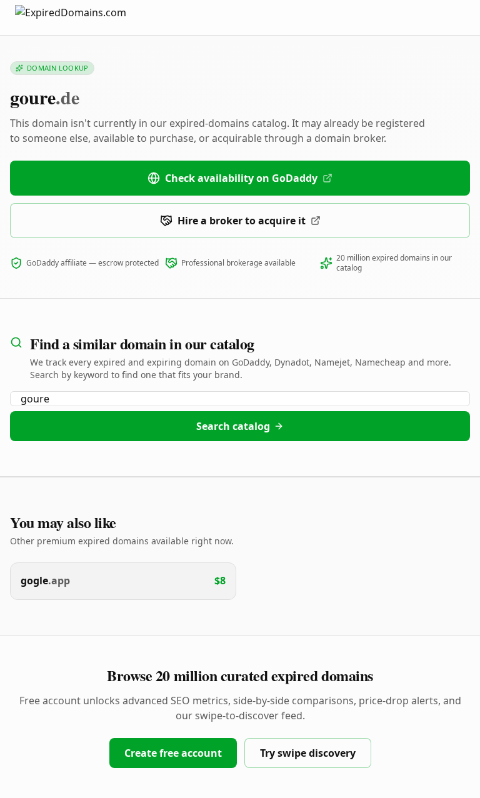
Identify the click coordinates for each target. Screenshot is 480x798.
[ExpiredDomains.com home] (83, 17)
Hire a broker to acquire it (242, 220)
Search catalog (233, 426)
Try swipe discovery (308, 753)
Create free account (173, 753)
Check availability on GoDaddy (241, 178)
